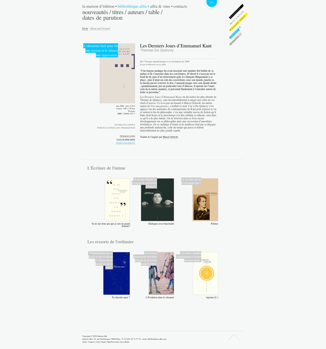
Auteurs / (137, 12)
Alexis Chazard (101, 342)
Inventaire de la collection (125, 124)
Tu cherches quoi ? (121, 297)
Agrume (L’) (212, 297)
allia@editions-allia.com (157, 339)
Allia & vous (161, 6)
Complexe (91, 342)
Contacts (180, 6)
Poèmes (214, 223)
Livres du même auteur (126, 139)
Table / (155, 12)
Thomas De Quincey (157, 50)
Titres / (119, 12)
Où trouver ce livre (127, 136)
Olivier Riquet (124, 342)
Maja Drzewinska (113, 342)
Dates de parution (102, 17)
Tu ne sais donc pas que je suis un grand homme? (111, 225)
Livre (85, 28)
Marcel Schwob (170, 136)
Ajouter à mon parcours (125, 142)
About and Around (100, 28)
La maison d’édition (99, 6)
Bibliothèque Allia (133, 6)
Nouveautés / (96, 12)
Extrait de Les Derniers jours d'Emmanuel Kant (116, 127)
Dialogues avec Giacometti (161, 223)
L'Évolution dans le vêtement (160, 297)
